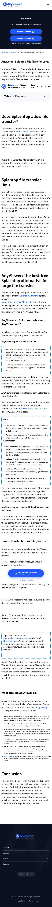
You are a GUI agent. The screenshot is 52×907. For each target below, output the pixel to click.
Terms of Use (33, 901)
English (25, 874)
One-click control (11, 641)
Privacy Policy (20, 901)
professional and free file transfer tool (19, 302)
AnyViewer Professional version (32, 408)
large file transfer (30, 295)
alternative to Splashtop (36, 707)
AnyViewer (4, 52)
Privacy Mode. (8, 756)
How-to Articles (14, 52)
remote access (28, 131)
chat (8, 739)
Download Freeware (24, 31)
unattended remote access (15, 638)
